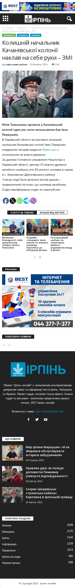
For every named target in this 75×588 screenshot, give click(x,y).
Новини (23, 35)
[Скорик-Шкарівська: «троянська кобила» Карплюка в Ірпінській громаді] (12, 495)
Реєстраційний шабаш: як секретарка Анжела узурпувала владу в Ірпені (61, 244)
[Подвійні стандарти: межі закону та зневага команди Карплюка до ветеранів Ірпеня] (37, 227)
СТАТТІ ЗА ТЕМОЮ (22, 212)
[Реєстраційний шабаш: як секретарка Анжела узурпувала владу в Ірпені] (62, 227)
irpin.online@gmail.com (49, 411)
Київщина (8, 531)
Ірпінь (5, 538)
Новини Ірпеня (11, 562)
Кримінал (9, 35)
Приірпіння (8, 550)
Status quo (49, 149)
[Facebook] (29, 420)
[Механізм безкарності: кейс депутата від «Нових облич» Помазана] (13, 227)
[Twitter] (38, 420)
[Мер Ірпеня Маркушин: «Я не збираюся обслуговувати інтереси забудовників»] (12, 453)
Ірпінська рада (11, 233)
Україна (35, 35)
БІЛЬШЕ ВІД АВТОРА (52, 212)
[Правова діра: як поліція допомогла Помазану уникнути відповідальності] (12, 474)
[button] (68, 19)
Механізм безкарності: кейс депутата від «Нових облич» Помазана (12, 242)
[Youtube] (46, 420)
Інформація (9, 544)
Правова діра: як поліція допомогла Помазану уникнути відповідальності (47, 472)
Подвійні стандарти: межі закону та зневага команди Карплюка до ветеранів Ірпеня (37, 244)
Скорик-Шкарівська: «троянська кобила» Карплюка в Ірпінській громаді (49, 493)
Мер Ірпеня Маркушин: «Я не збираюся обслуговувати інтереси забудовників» (47, 451)
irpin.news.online (16, 64)
